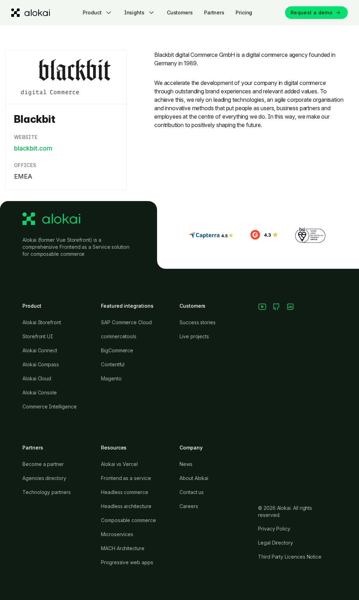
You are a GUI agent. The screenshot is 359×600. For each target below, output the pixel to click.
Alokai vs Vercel (119, 464)
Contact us (192, 492)
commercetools (118, 336)
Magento (111, 378)
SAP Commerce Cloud (126, 322)
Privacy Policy (274, 529)
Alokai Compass (40, 364)
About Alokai (194, 478)
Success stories (198, 322)
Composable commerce (128, 520)
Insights (134, 12)
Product (92, 12)
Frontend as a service (126, 478)
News (186, 464)
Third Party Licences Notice (289, 557)
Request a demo (311, 12)
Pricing (244, 12)
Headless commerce (124, 492)
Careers (189, 506)
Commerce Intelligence (49, 406)
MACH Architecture (122, 548)
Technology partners (46, 492)
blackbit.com (33, 148)
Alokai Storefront (41, 322)
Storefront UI (37, 336)
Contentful (112, 364)
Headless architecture (126, 506)
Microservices (117, 534)
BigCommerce (117, 350)
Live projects (194, 336)
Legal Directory (275, 543)
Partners (214, 12)
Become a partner (43, 464)
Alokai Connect (39, 350)
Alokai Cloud (36, 378)
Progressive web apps (127, 562)
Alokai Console (39, 392)
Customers (180, 12)
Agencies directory (44, 478)
